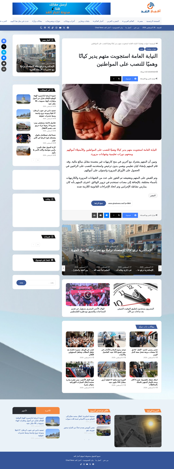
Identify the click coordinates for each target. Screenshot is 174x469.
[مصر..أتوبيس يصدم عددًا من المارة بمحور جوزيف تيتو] (104, 431)
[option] (112, 249)
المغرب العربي (113, 21)
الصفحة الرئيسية (153, 21)
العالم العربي (129, 21)
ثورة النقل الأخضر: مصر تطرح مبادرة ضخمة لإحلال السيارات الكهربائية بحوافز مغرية (80, 382)
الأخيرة (48, 410)
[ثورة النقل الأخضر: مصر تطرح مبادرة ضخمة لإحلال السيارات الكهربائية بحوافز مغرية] (80, 369)
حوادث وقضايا (143, 43)
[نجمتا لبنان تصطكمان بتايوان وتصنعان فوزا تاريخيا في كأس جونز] (23, 138)
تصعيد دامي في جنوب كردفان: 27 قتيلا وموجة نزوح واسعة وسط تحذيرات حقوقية (44, 113)
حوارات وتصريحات (52, 21)
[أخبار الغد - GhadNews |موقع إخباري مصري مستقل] (151, 7)
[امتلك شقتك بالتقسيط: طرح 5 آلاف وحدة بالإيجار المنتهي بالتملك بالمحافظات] (144, 369)
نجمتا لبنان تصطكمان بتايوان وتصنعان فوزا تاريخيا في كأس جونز (45, 137)
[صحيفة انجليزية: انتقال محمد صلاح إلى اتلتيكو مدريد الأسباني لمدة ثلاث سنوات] (104, 420)
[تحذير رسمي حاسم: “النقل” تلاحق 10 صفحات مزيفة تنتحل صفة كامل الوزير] (144, 339)
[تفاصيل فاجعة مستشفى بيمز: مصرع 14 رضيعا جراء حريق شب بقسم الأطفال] (23, 126)
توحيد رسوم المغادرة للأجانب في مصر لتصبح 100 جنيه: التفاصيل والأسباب (113, 352)
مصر (141, 21)
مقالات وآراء (37, 21)
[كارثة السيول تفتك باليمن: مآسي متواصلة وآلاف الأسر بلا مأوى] (23, 151)
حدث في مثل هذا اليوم (19, 21)
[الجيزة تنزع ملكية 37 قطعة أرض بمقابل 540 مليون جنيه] (112, 369)
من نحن (136, 28)
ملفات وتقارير (83, 21)
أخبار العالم (98, 21)
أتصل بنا (128, 28)
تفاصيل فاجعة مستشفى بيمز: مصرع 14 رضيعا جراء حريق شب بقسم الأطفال (45, 125)
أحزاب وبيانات (69, 21)
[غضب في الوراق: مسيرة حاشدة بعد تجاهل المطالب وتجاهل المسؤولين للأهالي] (80, 339)
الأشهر (24, 410)
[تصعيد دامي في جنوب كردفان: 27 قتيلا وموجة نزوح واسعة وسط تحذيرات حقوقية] (23, 114)
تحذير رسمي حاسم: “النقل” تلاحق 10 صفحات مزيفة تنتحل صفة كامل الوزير (144, 352)
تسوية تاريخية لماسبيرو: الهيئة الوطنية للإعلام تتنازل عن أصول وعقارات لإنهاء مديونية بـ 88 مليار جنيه (30, 420)
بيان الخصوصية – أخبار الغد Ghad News (109, 28)
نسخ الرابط (98, 203)
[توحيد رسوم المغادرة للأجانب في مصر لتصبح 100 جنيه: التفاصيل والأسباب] (112, 339)
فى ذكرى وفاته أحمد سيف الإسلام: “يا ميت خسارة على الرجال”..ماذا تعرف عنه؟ (111, 250)
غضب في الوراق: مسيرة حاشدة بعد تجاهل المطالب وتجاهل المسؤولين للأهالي (80, 352)
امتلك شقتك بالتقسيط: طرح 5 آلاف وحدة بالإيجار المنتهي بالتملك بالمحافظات (144, 382)
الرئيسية (153, 43)
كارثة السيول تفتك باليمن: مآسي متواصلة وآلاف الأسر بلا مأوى (44, 150)
